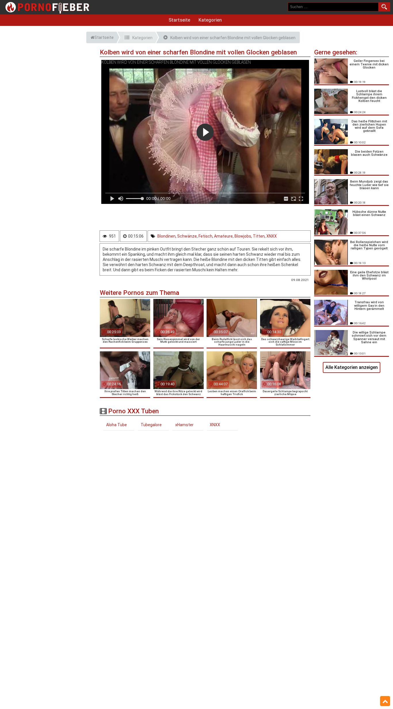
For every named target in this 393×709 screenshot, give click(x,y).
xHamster (184, 424)
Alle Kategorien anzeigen (351, 367)
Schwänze (187, 236)
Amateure (223, 236)
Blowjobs (242, 236)
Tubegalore (151, 424)
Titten (259, 236)
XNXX (271, 236)
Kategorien (210, 20)
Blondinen (166, 236)
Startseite (179, 20)
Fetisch (205, 236)
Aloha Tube (116, 424)
